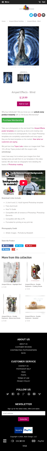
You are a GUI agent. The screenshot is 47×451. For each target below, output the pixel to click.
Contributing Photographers (23, 350)
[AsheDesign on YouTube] (34, 394)
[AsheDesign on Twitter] (31, 16)
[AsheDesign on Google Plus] (23, 394)
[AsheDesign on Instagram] (43, 16)
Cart (43, 2)
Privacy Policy (23, 381)
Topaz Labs (18, 146)
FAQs (23, 372)
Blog (23, 353)
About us (23, 344)
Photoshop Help (23, 369)
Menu (6, 2)
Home (3, 21)
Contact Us (23, 366)
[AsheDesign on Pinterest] (39, 16)
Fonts (23, 375)
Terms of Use (23, 378)
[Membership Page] (13, 122)
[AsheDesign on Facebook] (35, 16)
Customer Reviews (23, 347)
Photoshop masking (16, 164)
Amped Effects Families (16, 21)
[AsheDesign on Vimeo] (39, 394)
